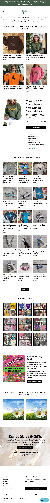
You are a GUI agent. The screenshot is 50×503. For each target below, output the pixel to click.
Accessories (35, 20)
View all (25, 289)
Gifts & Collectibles (25, 22)
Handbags (27, 20)
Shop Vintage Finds (25, 447)
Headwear (41, 18)
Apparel (8, 18)
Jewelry (13, 20)
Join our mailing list (31, 477)
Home (2, 18)
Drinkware (6, 20)
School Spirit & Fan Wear (29, 18)
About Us (5, 481)
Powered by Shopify (21, 498)
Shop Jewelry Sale (34, 381)
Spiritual (20, 20)
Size (27, 121)
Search (5, 477)
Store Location (7, 488)
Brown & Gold (17, 18)
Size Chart (6, 479)
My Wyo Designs (11, 498)
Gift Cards (44, 20)
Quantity (43, 121)
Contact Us (6, 483)
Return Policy (7, 485)
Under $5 (35, 22)
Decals (47, 18)
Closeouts (15, 22)
